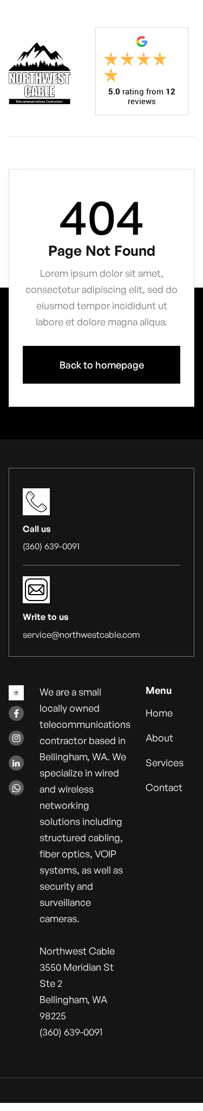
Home (159, 713)
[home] (39, 73)
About (159, 738)
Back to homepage (102, 365)
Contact (164, 787)
